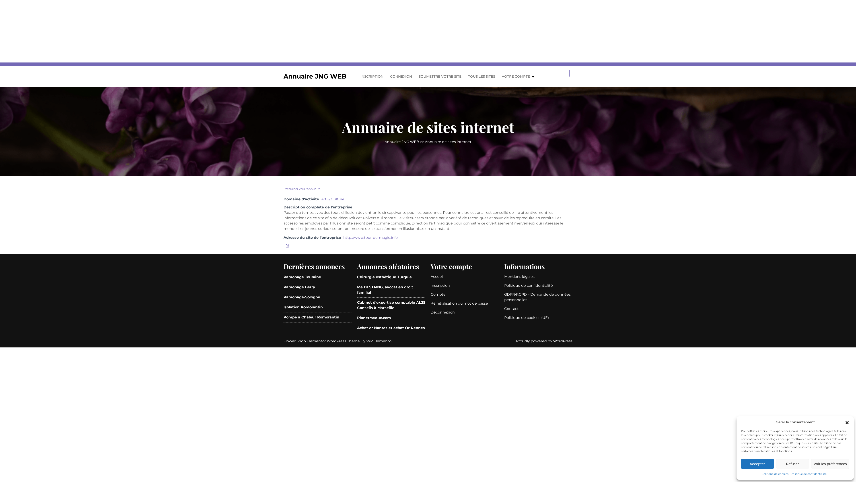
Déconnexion (443, 312)
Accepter (757, 464)
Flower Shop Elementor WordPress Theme (322, 341)
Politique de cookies (774, 474)
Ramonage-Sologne (302, 297)
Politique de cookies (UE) (526, 318)
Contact (511, 309)
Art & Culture (332, 199)
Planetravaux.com (374, 318)
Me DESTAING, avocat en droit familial (385, 290)
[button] (847, 422)
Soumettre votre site (440, 76)
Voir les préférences (830, 464)
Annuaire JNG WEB (315, 76)
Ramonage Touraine (302, 277)
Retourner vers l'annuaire (302, 189)
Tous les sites (481, 76)
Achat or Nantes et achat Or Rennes (391, 328)
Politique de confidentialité (809, 474)
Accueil (437, 276)
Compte (438, 294)
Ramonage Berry (299, 287)
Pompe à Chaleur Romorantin (311, 317)
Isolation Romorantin (303, 307)
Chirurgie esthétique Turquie (384, 277)
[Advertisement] (134, 31)
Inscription (371, 76)
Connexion (401, 76)
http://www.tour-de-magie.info (370, 237)
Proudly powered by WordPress (544, 341)
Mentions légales (519, 276)
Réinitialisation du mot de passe (459, 303)
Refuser (792, 464)
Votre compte (516, 76)
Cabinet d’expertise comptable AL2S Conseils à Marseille (391, 305)
